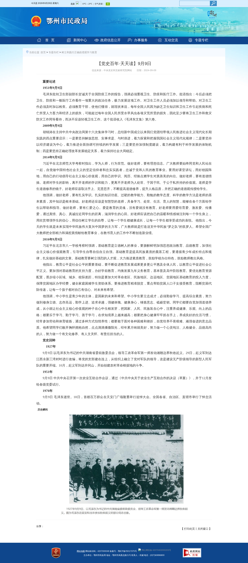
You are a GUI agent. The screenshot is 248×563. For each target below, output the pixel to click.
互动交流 (171, 40)
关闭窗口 (203, 528)
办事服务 (141, 40)
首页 (43, 52)
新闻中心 (80, 40)
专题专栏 (201, 40)
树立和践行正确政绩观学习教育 (79, 52)
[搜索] (213, 3)
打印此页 (189, 528)
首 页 (49, 40)
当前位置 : (35, 52)
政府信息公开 (110, 40)
